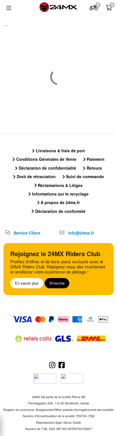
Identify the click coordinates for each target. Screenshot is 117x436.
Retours (93, 168)
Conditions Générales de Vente (45, 159)
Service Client (27, 233)
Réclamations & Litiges (60, 185)
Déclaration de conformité (59, 211)
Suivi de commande (84, 176)
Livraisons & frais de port (60, 150)
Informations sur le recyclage (60, 194)
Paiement (95, 159)
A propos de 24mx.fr (59, 202)
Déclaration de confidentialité (47, 168)
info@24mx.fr (81, 233)
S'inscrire (56, 283)
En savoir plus (27, 283)
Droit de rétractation (36, 176)
